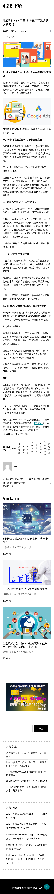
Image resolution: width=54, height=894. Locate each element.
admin (23, 31)
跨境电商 (49, 448)
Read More (7, 553)
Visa (14, 448)
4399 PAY (13, 6)
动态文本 (19, 448)
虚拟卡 (36, 448)
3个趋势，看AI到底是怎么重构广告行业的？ (25, 540)
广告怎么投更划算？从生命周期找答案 (25, 589)
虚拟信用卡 (32, 448)
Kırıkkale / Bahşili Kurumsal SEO (21, 855)
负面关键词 (45, 448)
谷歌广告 (41, 448)
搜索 (41, 728)
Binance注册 (12, 844)
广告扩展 (24, 448)
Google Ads (6, 448)
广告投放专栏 (8, 37)
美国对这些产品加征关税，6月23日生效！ (27, 781)
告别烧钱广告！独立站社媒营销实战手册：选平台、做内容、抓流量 (25, 644)
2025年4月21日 (9, 31)
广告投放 (28, 448)
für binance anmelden (16, 834)
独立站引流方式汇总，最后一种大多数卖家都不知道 (14, 483)
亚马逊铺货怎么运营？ (40, 479)
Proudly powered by (27, 887)
